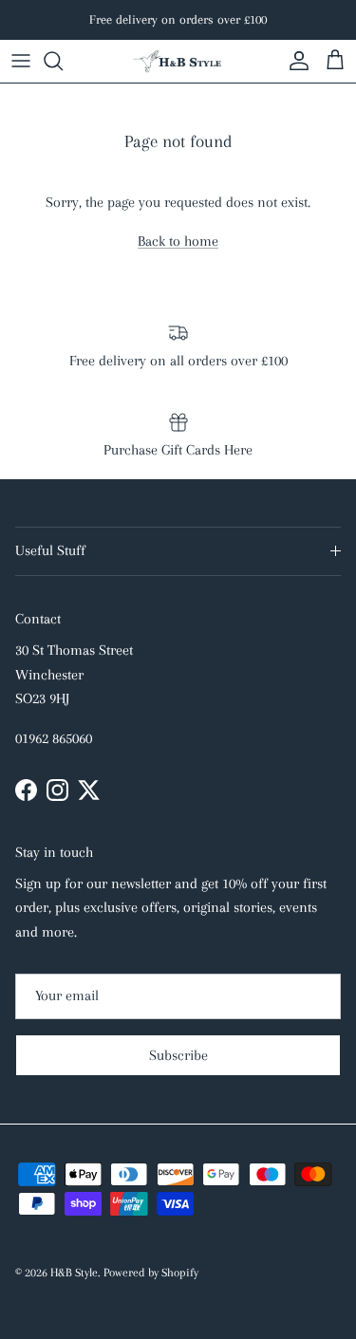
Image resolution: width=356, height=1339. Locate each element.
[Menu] (21, 61)
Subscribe (178, 1055)
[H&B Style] (178, 61)
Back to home (178, 241)
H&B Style (74, 1272)
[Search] (63, 61)
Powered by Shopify (150, 1272)
